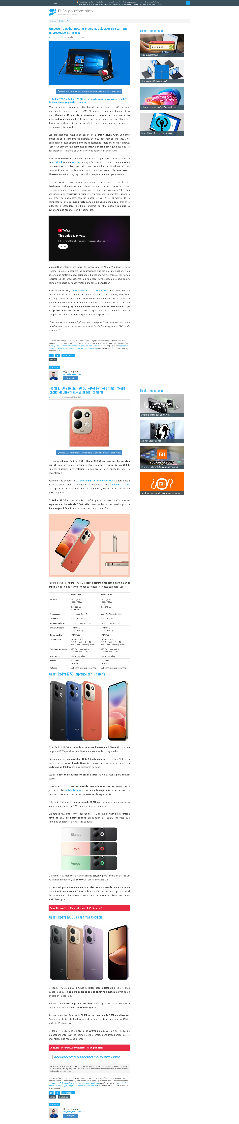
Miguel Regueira (55, 37)
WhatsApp (62, 348)
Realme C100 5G (121, 484)
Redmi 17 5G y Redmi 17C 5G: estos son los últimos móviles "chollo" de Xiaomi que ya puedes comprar (87, 101)
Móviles (52, 1097)
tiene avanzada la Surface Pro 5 (90, 290)
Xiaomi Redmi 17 (114, 2)
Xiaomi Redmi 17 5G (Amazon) (86, 908)
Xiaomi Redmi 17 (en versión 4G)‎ (94, 480)
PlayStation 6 (100, 2)
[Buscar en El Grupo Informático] (188, 3)
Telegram (71, 348)
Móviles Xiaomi (63, 1097)
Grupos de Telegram (152, 2)
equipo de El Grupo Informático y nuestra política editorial (75, 346)
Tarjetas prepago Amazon (132, 2)
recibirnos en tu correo (87, 348)
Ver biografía (70, 378)
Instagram (53, 348)
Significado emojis (155, 4)
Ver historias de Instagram (136, 4)
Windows (53, 359)
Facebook (57, 162)
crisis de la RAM (75, 790)
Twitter (76, 162)
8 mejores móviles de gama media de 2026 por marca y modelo (87, 1057)
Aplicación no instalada (109, 4)
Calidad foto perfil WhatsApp (87, 4)
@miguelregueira (69, 374)
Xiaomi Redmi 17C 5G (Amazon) (86, 1047)
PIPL (122, 4)
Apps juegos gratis (86, 2)
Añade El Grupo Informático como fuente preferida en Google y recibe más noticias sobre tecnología (90, 91)
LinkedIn (81, 374)
